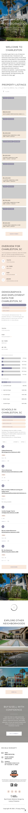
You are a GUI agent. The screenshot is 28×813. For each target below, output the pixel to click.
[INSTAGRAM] (12, 791)
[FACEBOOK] (8, 791)
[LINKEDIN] (15, 791)
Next (25, 586)
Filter (7, 91)
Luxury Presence (14, 801)
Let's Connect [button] (14, 733)
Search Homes (14, 233)
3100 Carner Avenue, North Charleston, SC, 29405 (12, 471)
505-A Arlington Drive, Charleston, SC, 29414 (11, 452)
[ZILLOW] (19, 791)
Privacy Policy (20, 808)
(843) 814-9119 (8, 758)
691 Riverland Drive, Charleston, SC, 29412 (10, 532)
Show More (14, 567)
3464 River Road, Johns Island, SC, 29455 (10, 551)
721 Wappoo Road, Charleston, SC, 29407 (10, 512)
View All (14, 692)
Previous (3, 586)
